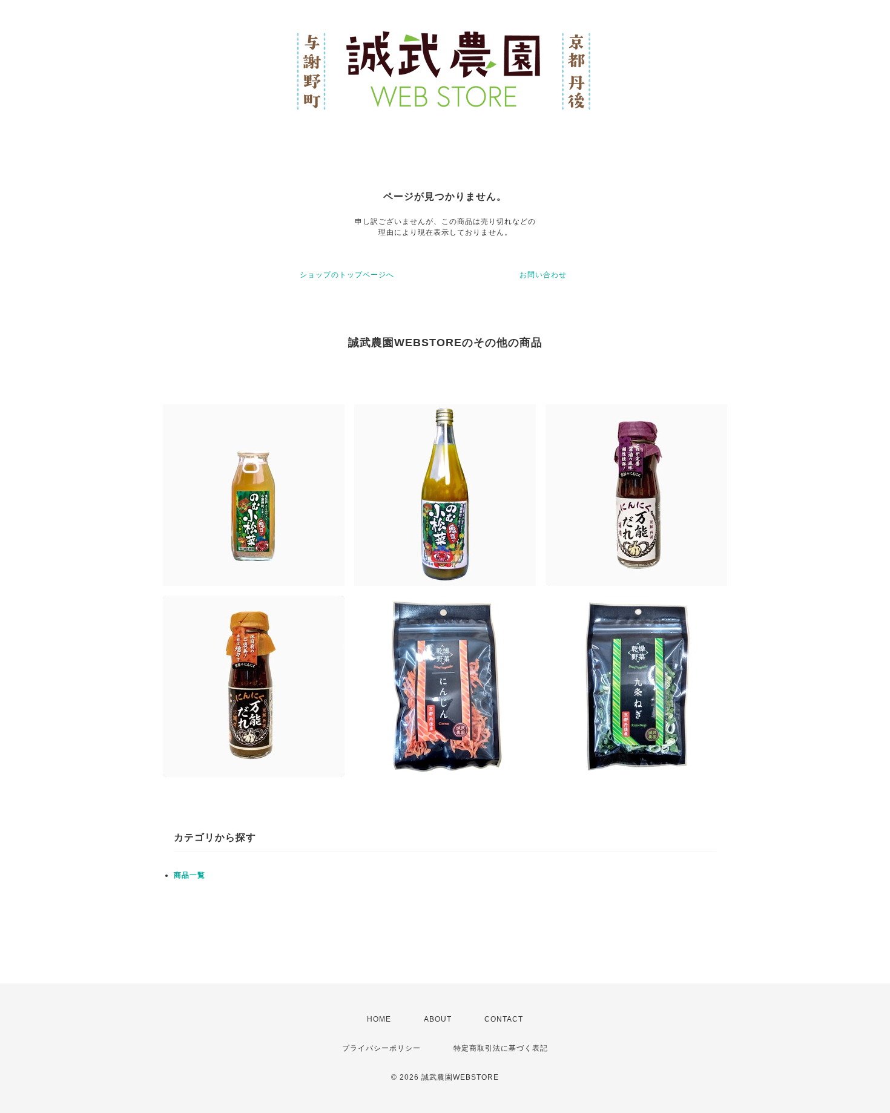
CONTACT (503, 1019)
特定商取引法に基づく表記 (500, 1048)
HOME (379, 1019)
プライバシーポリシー (381, 1048)
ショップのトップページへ (347, 275)
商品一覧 (189, 875)
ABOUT (438, 1019)
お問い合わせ (543, 275)
